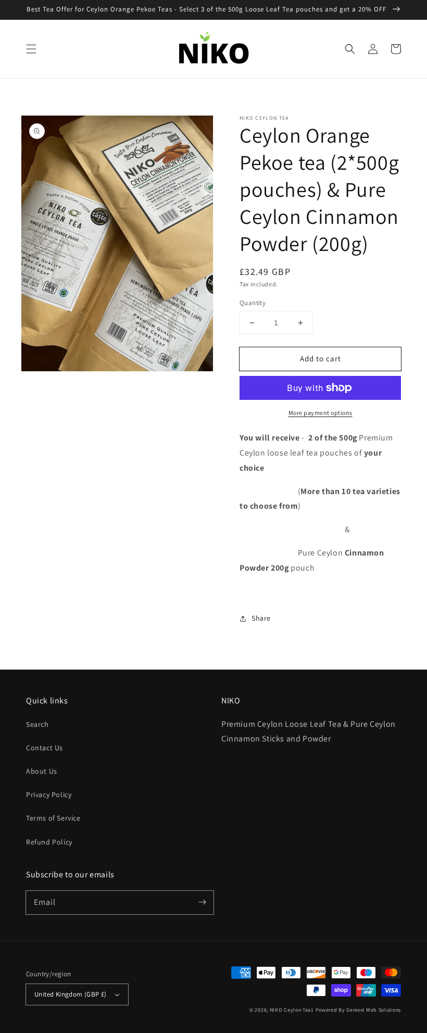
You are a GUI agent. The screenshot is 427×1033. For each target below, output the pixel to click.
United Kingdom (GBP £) (70, 994)
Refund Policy (49, 842)
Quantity (253, 302)
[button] (31, 48)
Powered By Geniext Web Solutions (358, 1009)
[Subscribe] (202, 902)
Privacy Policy (48, 794)
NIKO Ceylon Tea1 (292, 1009)
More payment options (320, 413)
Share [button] (261, 618)
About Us (41, 771)
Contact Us (44, 747)
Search (37, 724)
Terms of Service (53, 818)
